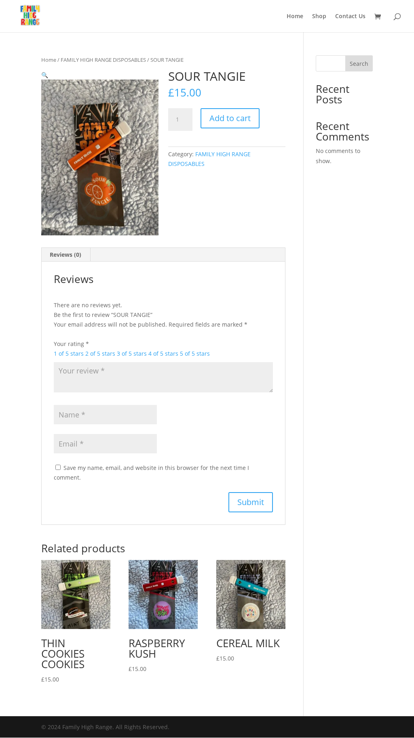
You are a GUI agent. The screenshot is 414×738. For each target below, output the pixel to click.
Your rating (71, 344)
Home (295, 16)
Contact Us (350, 16)
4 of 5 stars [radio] (163, 353)
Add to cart (230, 118)
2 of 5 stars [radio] (100, 353)
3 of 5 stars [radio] (132, 353)
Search (359, 63)
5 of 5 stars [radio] (195, 353)
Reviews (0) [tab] (65, 254)
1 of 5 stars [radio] (69, 353)
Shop (319, 16)
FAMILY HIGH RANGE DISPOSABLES (103, 59)
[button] (44, 75)
